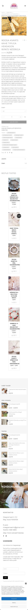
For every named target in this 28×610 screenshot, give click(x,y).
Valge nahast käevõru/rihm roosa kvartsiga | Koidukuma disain (17, 444)
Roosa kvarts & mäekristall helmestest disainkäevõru (15, 197)
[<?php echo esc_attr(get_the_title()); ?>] (14, 207)
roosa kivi (5, 140)
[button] (26, 583)
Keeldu (14, 602)
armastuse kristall (7, 135)
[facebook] (3, 536)
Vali (12, 207)
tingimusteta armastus (19, 149)
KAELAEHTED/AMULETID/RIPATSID (10, 14)
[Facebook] (5, 152)
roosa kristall (14, 140)
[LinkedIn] (12, 152)
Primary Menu (25, 6)
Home (3, 12)
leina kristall (18, 137)
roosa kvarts (6, 142)
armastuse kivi (11, 132)
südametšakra (6, 149)
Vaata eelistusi (14, 606)
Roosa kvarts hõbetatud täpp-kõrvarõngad (14, 360)
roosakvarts (5, 147)
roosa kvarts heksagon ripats (9, 144)
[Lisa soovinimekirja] (25, 117)
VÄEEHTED (9, 12)
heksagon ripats (18, 135)
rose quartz (15, 147)
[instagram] (6, 536)
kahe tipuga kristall (7, 137)
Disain (3, 107)
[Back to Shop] (24, 40)
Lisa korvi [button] (12, 238)
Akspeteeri (14, 598)
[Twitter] (7, 152)
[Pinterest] (10, 152)
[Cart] (3, 6)
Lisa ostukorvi (14, 122)
